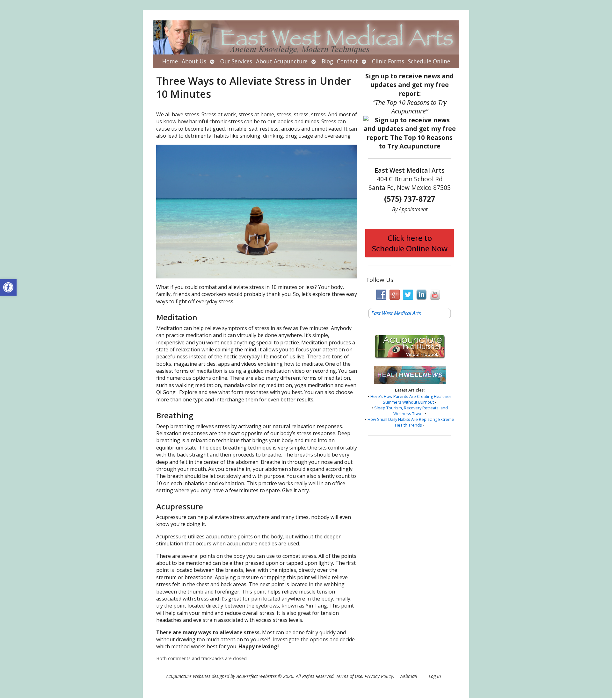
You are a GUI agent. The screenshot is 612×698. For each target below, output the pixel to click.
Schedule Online (429, 61)
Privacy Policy (379, 676)
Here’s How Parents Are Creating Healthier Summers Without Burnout (410, 399)
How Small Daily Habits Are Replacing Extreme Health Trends (411, 422)
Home (170, 61)
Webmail (408, 676)
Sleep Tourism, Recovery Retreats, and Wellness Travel (411, 410)
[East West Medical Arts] (306, 37)
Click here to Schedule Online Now (410, 243)
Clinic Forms (388, 61)
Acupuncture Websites (188, 676)
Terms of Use (349, 676)
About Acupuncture (282, 61)
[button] (8, 287)
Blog (327, 61)
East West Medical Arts (396, 313)
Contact (347, 61)
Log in (435, 676)
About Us (194, 61)
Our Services (236, 61)
